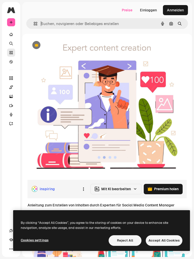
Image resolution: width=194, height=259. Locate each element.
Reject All (125, 240)
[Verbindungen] (11, 231)
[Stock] (11, 53)
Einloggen (148, 10)
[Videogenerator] (11, 105)
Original (60, 45)
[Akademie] (11, 240)
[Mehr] (11, 249)
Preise (127, 10)
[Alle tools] (11, 78)
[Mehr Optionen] (83, 189)
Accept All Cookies (164, 240)
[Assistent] (11, 124)
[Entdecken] (11, 62)
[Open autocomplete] (33, 24)
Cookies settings (34, 240)
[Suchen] (11, 43)
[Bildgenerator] (11, 96)
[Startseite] (11, 34)
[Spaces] (11, 87)
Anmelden (175, 10)
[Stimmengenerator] (11, 115)
